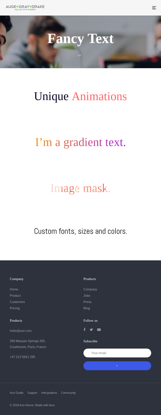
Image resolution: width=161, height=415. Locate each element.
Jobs (86, 295)
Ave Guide (16, 392)
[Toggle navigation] (117, 7)
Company (90, 289)
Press (87, 302)
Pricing (15, 308)
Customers (17, 302)
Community (68, 392)
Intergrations (49, 392)
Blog (86, 308)
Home (14, 289)
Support (32, 392)
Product (15, 295)
